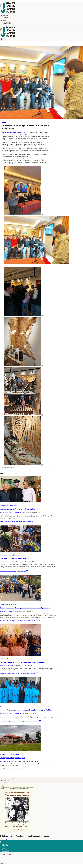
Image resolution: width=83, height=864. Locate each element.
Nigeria (15, 505)
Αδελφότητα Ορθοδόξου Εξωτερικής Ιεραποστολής (14, 132)
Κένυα (10, 604)
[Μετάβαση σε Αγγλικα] (5, 15)
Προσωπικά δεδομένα (7, 780)
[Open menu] (1, 39)
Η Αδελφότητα (7, 17)
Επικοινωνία (5, 782)
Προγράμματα (6, 18)
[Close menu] (0, 842)
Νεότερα (4, 122)
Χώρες (4, 20)
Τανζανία (16, 555)
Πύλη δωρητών (7, 22)
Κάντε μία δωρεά (7, 23)
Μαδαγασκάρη (11, 658)
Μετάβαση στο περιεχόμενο (7, 0)
